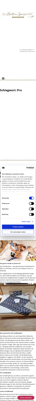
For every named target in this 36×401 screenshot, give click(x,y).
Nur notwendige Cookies (18, 232)
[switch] (31, 203)
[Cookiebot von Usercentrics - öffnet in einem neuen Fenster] (26, 168)
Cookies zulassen (18, 227)
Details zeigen (26, 221)
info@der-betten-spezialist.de (27, 51)
